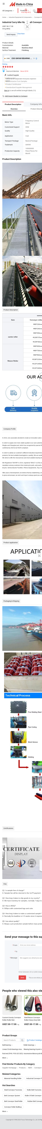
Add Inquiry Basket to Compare (16, 96)
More (4, 1111)
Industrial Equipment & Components (20, 17)
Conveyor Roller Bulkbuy (13, 1107)
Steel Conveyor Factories (13, 1090)
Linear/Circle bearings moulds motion (15, 1049)
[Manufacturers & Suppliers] (21, 4)
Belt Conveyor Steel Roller (13, 1101)
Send (22, 977)
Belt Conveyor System (12, 1095)
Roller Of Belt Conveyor (33, 1095)
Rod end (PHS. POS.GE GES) (12, 1053)
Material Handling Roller (12, 1078)
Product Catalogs (35, 1040)
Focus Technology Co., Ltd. (29, 1120)
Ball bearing (6, 1045)
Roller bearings (29, 1045)
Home (4, 17)
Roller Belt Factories (34, 1090)
